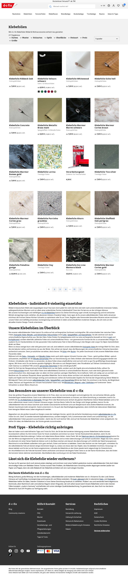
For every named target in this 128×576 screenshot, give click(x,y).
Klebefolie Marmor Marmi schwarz (76, 126)
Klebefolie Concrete (19, 125)
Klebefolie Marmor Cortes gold (104, 266)
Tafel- (64, 335)
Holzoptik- (31, 356)
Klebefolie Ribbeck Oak (21, 79)
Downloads (41, 521)
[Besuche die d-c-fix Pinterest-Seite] (24, 551)
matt (110, 337)
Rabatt (68, 529)
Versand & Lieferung (73, 513)
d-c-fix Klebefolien (48, 313)
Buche (73, 351)
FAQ (38, 513)
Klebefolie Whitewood (77, 79)
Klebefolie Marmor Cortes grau (19, 219)
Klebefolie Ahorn (75, 218)
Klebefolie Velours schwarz (47, 80)
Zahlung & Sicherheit (74, 517)
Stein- (101, 479)
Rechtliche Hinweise (102, 525)
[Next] (80, 289)
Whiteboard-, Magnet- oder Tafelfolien (79, 382)
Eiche (64, 351)
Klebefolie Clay (45, 265)
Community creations (17, 513)
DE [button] (104, 5)
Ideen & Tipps (113, 14)
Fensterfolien (40, 14)
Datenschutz (99, 517)
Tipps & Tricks (42, 537)
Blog (10, 509)
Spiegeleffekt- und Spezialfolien (80, 335)
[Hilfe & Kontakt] (109, 5)
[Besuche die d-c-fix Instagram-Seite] (18, 551)
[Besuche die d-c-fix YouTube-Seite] (29, 551)
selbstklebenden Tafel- (41, 380)
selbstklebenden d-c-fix (107, 414)
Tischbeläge (91, 14)
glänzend (81, 479)
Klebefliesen (53, 14)
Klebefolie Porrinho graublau (48, 219)
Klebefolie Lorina (47, 172)
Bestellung (70, 509)
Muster (40, 517)
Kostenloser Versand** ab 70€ (64, 1)
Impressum (98, 509)
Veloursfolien (52, 335)
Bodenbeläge (79, 14)
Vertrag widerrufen (102, 531)
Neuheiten (16, 14)
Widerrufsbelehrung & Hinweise (78, 525)
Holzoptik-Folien (20, 335)
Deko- (24, 356)
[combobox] (71, 6)
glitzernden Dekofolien (48, 366)
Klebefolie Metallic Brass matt (47, 126)
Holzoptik (111, 479)
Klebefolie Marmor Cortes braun (104, 126)
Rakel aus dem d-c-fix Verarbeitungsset (96, 436)
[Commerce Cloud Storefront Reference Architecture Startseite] (5, 5)
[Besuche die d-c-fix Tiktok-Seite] (10, 555)
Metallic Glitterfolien (41, 359)
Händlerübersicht (43, 533)
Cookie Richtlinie (100, 521)
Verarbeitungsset (75, 172)
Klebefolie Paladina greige (19, 266)
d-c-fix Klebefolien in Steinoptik (30, 400)
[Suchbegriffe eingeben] (50, 6)
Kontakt (40, 509)
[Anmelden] (113, 5)
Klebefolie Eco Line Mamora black (76, 266)
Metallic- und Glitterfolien (37, 335)
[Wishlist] (118, 5)
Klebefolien (28, 14)
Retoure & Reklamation (75, 521)
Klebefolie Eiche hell (105, 79)
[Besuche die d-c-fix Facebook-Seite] (12, 551)
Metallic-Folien (44, 356)
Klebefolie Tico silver (105, 172)
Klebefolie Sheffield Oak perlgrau (105, 219)
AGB (95, 513)
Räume (101, 14)
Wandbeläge (65, 14)
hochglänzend (14, 339)
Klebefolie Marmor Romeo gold (19, 173)
